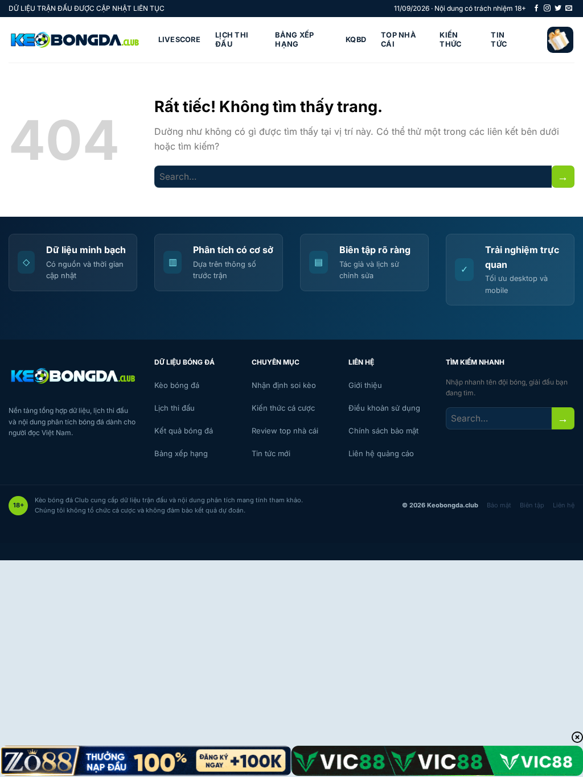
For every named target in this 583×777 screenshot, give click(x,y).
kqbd (356, 39)
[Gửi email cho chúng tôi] (568, 9)
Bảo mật (499, 505)
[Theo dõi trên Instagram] (547, 9)
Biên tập (532, 505)
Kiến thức (450, 39)
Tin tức (499, 39)
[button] (560, 40)
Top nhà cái (398, 39)
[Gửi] (563, 177)
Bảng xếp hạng (294, 39)
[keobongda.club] (75, 40)
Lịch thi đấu (231, 39)
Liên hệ (563, 505)
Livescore (179, 39)
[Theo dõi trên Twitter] (558, 9)
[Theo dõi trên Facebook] (536, 9)
